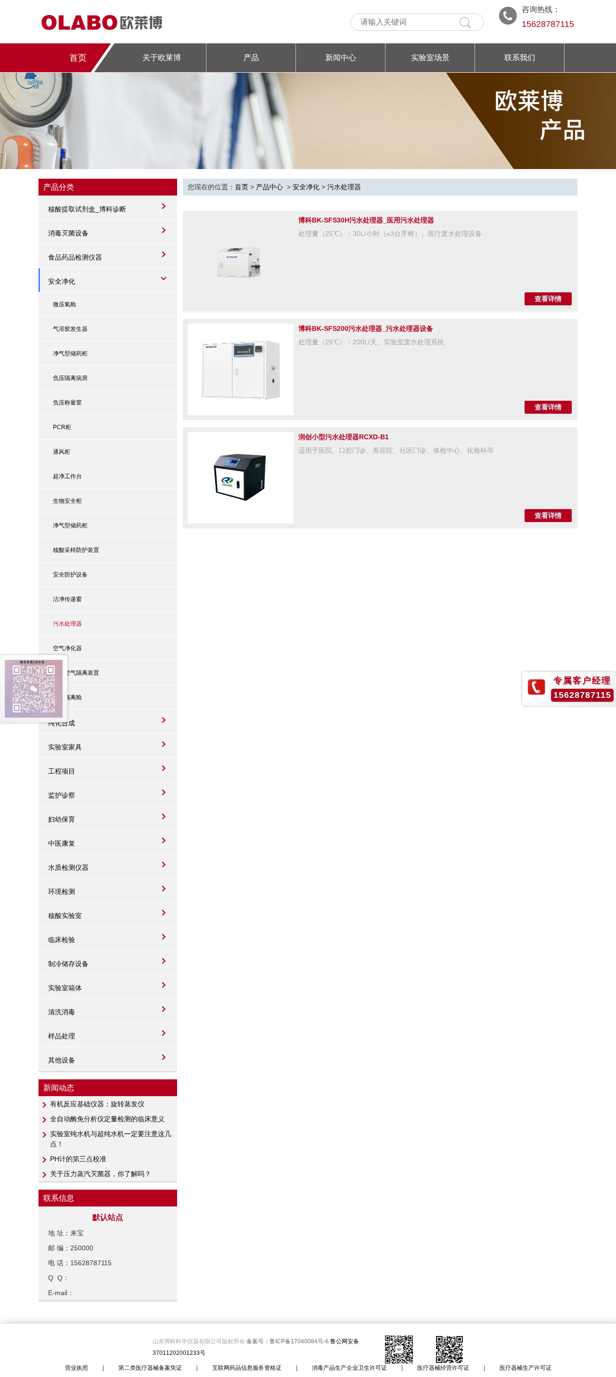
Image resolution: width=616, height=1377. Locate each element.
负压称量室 (67, 402)
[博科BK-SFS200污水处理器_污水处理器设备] (241, 369)
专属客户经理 (582, 680)
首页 (78, 58)
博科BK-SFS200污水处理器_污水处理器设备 (365, 328)
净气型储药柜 (70, 353)
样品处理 (61, 1036)
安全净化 (61, 281)
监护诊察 (61, 795)
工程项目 (61, 771)
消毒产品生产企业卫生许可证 (349, 1367)
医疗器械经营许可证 (443, 1367)
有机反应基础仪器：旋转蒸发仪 (97, 1104)
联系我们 (519, 57)
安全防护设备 (70, 574)
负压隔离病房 (70, 378)
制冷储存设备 (68, 964)
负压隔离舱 (67, 697)
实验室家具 (65, 747)
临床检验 (61, 940)
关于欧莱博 (161, 57)
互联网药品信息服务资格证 (247, 1367)
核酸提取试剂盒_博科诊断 (87, 209)
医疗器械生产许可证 (526, 1367)
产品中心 (269, 187)
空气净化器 (67, 648)
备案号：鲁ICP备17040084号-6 (288, 1341)
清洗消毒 (61, 1012)
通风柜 (61, 451)
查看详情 (548, 298)
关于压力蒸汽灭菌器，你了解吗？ (100, 1174)
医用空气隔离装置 (76, 672)
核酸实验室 (65, 915)
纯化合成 (61, 723)
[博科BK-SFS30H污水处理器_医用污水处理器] (241, 261)
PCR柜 (62, 427)
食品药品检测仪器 (75, 257)
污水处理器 (67, 623)
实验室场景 (430, 57)
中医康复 (61, 843)
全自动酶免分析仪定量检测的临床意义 (107, 1119)
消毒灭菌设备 (68, 233)
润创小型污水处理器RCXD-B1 (343, 437)
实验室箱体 (65, 988)
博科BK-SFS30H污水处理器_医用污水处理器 (366, 220)
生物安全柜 (67, 501)
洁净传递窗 (67, 599)
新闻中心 (340, 57)
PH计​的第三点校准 (78, 1159)
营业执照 (76, 1367)
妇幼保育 (61, 819)
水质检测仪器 (68, 867)
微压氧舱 (64, 304)
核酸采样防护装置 (76, 550)
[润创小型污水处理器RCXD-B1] (241, 478)
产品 (251, 57)
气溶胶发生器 (70, 329)
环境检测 (61, 891)
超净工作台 (67, 476)
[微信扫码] (33, 688)
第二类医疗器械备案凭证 (150, 1367)
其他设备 (61, 1060)
